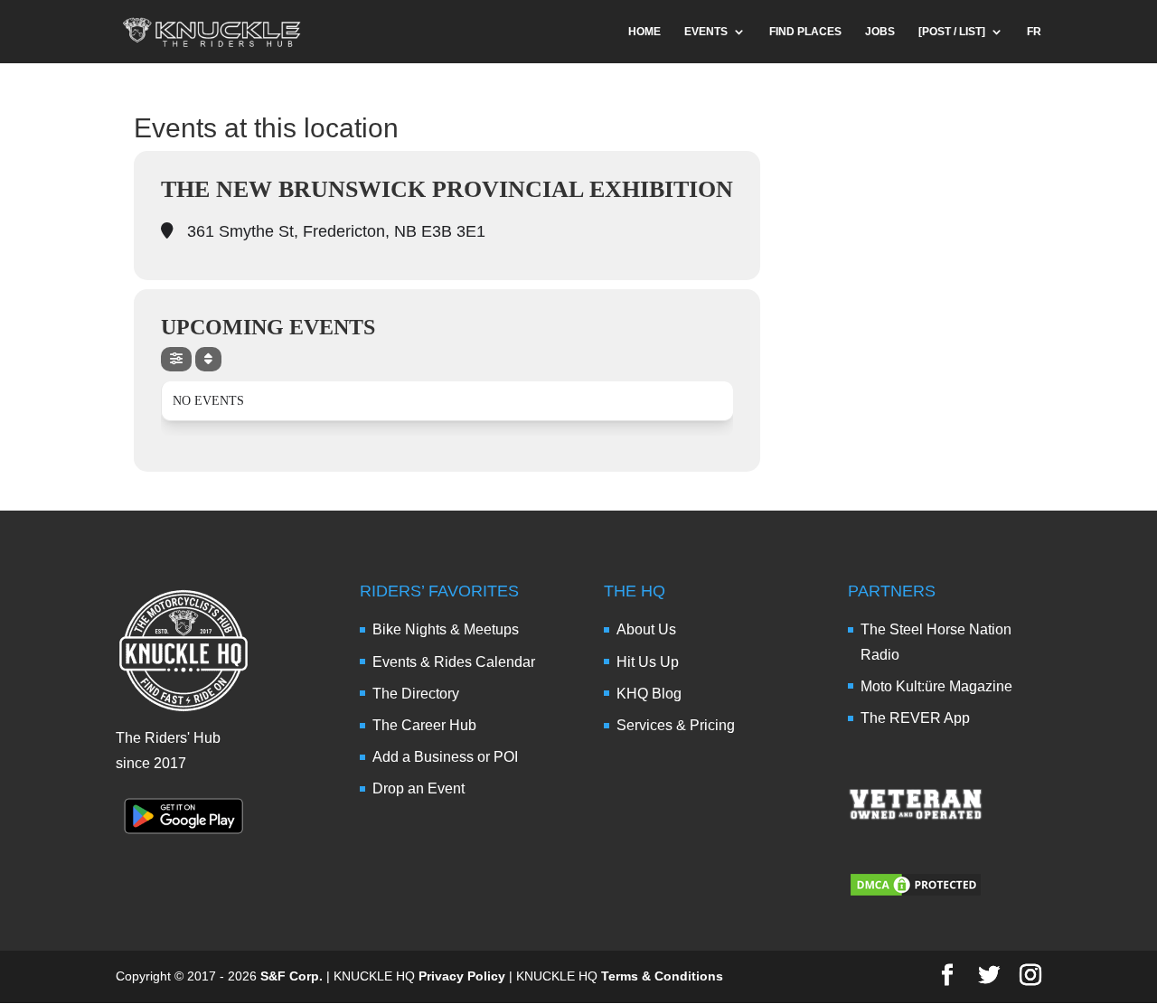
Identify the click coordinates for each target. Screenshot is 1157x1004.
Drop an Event (418, 788)
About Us (646, 629)
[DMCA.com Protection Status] (915, 893)
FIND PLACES (805, 31)
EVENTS (706, 31)
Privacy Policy (462, 976)
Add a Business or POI (445, 757)
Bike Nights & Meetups (445, 629)
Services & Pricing (675, 725)
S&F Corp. (291, 976)
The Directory (415, 693)
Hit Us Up (647, 662)
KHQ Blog (649, 693)
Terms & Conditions (662, 976)
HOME (644, 31)
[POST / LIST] (951, 31)
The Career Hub (424, 725)
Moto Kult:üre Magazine (936, 686)
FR (1034, 31)
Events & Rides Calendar (453, 662)
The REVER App (915, 718)
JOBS (880, 31)
